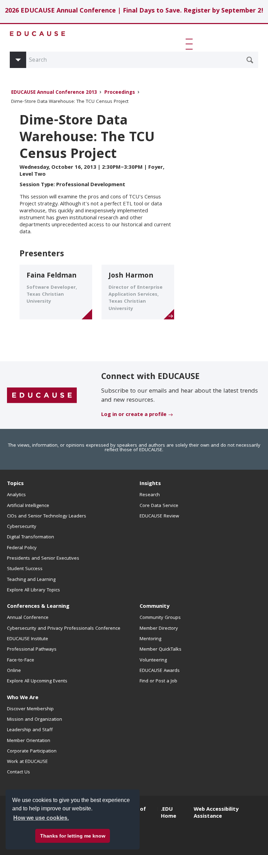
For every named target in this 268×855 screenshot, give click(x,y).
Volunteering (153, 660)
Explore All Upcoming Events (37, 681)
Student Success (25, 569)
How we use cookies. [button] (41, 818)
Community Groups (160, 618)
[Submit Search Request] (250, 60)
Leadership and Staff (30, 730)
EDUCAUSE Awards (160, 671)
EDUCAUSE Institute (27, 639)
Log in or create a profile (133, 414)
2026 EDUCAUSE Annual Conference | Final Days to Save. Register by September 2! (134, 11)
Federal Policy (22, 548)
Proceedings (119, 93)
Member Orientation (28, 741)
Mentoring (150, 639)
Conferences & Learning (38, 606)
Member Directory (159, 629)
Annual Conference (28, 618)
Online (14, 671)
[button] (190, 44)
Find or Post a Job (158, 681)
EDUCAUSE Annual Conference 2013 (54, 93)
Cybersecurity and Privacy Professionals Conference (63, 629)
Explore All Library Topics (33, 590)
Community (154, 606)
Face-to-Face (20, 660)
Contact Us (18, 772)
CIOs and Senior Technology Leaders (46, 516)
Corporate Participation (32, 751)
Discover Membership (30, 709)
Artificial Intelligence (28, 506)
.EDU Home (168, 813)
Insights (150, 484)
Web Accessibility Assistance (216, 813)
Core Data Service (159, 506)
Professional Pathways (32, 649)
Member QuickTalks (160, 649)
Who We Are (22, 698)
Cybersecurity (21, 527)
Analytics (16, 495)
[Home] (38, 33)
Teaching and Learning (31, 580)
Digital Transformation (30, 537)
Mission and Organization (34, 720)
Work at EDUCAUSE (27, 762)
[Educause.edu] (42, 395)
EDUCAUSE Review (159, 516)
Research (150, 495)
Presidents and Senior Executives (43, 558)
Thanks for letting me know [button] (72, 836)
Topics (15, 484)
